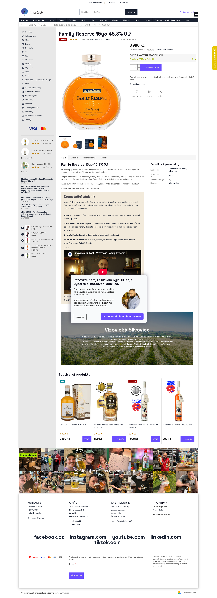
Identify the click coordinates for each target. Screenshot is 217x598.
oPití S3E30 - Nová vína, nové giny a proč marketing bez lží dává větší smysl (37, 198)
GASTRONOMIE (120, 502)
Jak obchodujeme (118, 510)
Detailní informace (137, 84)
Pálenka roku (75, 525)
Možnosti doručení (165, 49)
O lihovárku (111, 3)
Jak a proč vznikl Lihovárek (79, 507)
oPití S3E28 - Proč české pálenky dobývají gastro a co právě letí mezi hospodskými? (36, 214)
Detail (87, 439)
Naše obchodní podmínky (37, 518)
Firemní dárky (158, 510)
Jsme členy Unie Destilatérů (122, 521)
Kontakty (124, 3)
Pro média (73, 513)
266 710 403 (33, 510)
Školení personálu (118, 517)
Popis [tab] (63, 158)
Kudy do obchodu (35, 507)
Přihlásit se (76, 575)
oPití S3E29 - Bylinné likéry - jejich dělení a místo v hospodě (35, 206)
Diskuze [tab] (104, 158)
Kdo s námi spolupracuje (120, 507)
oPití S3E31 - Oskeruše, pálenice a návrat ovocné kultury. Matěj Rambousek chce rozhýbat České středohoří (35, 189)
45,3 (171, 175)
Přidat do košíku (152, 67)
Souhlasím (122, 316)
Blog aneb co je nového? (78, 517)
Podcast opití (76, 521)
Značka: (124, 39)
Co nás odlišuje (116, 513)
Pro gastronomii (95, 3)
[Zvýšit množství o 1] (138, 65)
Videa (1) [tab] (74, 158)
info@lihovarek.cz (35, 513)
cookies (84, 294)
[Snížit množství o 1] (138, 68)
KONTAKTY (34, 502)
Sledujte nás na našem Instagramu (111, 470)
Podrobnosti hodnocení (100, 39)
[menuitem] (25, 20)
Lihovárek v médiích (76, 510)
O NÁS (73, 502)
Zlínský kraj (174, 183)
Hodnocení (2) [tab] (89, 158)
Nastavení (80, 317)
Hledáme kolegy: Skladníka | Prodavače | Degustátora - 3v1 (37, 180)
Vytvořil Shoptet (189, 593)
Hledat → (131, 12)
